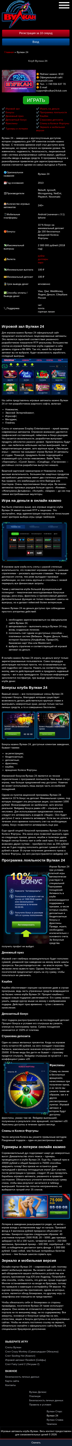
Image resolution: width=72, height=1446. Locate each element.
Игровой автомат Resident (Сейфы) (25, 1360)
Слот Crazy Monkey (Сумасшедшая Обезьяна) (32, 1351)
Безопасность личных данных (22, 1376)
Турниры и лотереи (17, 128)
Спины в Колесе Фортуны (54, 123)
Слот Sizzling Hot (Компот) (20, 1355)
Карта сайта (12, 1381)
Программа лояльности (53, 112)
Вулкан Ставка (55, 1419)
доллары (43, 259)
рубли (41, 255)
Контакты (10, 1385)
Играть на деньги (49, 108)
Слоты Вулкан (13, 1347)
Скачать (36, 1442)
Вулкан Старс (54, 1411)
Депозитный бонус (16, 119)
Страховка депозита (51, 119)
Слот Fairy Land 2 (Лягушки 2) (22, 1364)
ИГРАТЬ (36, 100)
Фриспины (11, 123)
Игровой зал (13, 108)
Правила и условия (40, 1404)
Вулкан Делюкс (37, 1392)
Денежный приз (14, 116)
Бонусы (10, 112)
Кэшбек (44, 116)
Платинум (35, 1396)
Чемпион (52, 1424)
